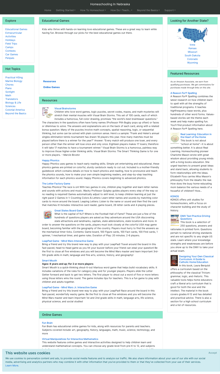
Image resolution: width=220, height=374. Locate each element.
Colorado (192, 58)
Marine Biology (13, 81)
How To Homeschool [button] (92, 10)
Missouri (192, 51)
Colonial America (15, 109)
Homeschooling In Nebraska (110, 4)
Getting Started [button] (65, 10)
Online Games (51, 87)
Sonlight (10, 91)
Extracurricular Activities (13, 34)
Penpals (9, 57)
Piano (8, 88)
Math (8, 95)
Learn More (11, 365)
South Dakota (192, 55)
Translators (11, 98)
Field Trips (11, 43)
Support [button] (169, 10)
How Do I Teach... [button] (121, 10)
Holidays (10, 39)
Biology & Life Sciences (13, 104)
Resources (49, 81)
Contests (10, 50)
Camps (9, 47)
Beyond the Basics (15, 113)
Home (47, 10)
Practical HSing (14, 77)
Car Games (11, 54)
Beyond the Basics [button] (147, 10)
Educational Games (16, 29)
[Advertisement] (101, 57)
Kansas (193, 48)
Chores (9, 84)
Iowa (192, 44)
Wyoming (192, 62)
